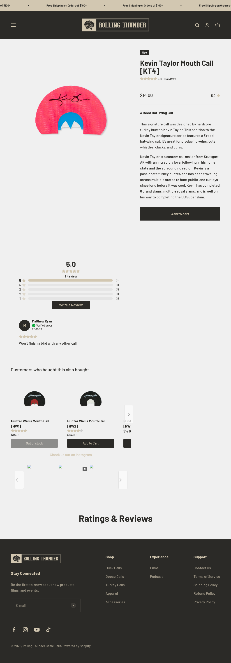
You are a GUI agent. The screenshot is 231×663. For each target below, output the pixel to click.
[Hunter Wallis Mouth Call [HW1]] (34, 399)
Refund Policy (204, 593)
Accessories (115, 602)
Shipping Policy (206, 585)
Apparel (112, 593)
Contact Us (202, 568)
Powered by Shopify (77, 646)
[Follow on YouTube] (37, 630)
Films (154, 568)
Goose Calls (115, 576)
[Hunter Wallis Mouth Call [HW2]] (90, 399)
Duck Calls (114, 568)
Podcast (156, 576)
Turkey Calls (115, 585)
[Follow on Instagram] (25, 630)
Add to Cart (91, 443)
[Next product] (128, 414)
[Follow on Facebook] (14, 630)
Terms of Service (207, 576)
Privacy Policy (204, 602)
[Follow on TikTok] (48, 630)
